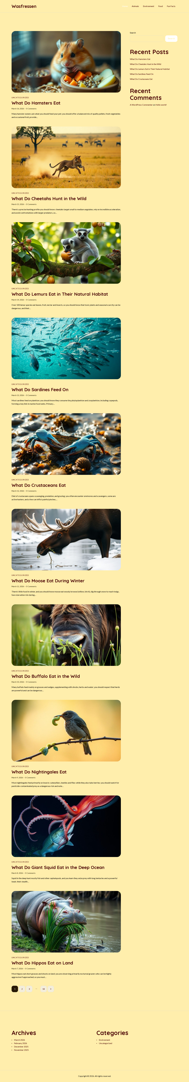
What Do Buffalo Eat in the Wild (46, 676)
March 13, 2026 (18, 395)
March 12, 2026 (18, 491)
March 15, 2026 (18, 204)
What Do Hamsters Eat (36, 102)
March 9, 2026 (17, 777)
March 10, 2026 (18, 682)
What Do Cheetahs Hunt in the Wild (49, 198)
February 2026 (20, 1043)
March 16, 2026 (18, 108)
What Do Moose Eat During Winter (48, 580)
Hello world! (161, 105)
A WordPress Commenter (141, 105)
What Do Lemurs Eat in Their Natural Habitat (60, 294)
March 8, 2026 (17, 873)
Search (133, 32)
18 (44, 989)
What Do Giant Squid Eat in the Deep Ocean (58, 867)
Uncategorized (20, 97)
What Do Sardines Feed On (40, 389)
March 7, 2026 (17, 968)
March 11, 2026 (18, 586)
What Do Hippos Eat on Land (42, 962)
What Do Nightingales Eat (39, 771)
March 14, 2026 (18, 300)
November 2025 (21, 1050)
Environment (104, 1040)
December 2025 (21, 1046)
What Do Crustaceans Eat (39, 485)
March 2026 (19, 1040)
